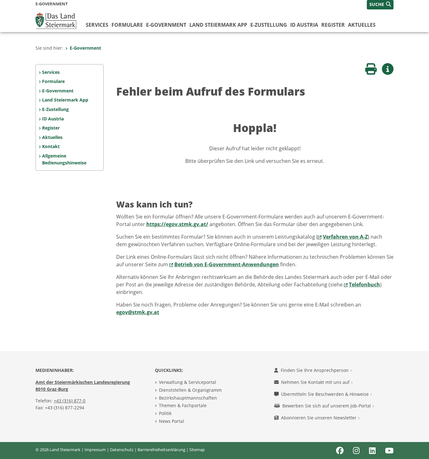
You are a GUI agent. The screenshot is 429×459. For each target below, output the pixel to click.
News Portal (171, 421)
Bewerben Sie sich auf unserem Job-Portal (327, 406)
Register (333, 24)
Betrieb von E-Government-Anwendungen (226, 264)
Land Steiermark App (218, 24)
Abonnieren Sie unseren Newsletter (319, 418)
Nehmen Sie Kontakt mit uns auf (316, 382)
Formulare (127, 24)
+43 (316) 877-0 (69, 401)
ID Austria (304, 24)
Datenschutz (121, 449)
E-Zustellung (268, 24)
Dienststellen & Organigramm (190, 390)
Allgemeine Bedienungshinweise (64, 159)
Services (97, 24)
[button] (380, 4)
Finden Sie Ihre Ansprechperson (315, 370)
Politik (165, 413)
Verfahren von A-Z (345, 236)
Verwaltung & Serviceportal (187, 382)
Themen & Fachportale (183, 405)
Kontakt (51, 146)
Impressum (95, 449)
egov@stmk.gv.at (137, 312)
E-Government (166, 24)
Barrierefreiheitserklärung (161, 449)
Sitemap (197, 449)
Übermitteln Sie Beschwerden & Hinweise (325, 394)
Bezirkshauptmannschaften (188, 398)
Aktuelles (362, 24)
